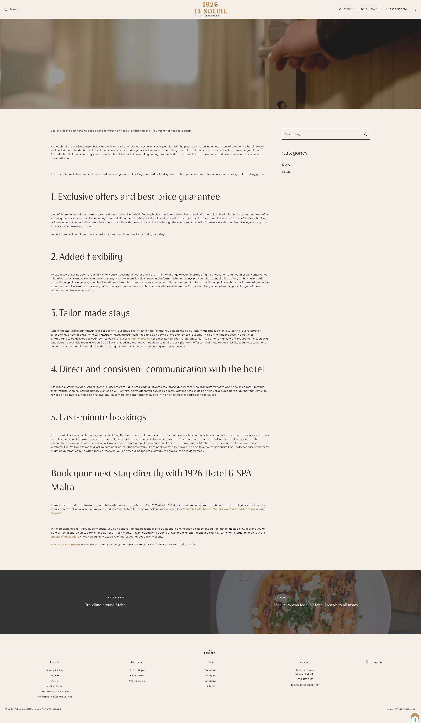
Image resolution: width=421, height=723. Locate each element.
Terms (389, 708)
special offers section (64, 536)
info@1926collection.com (305, 684)
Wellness (54, 675)
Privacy (399, 708)
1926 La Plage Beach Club (55, 691)
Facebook (210, 670)
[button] (11, 9)
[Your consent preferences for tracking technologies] (415, 720)
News (286, 171)
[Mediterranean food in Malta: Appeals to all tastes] (315, 602)
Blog (210, 87)
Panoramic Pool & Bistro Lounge (54, 696)
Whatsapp (210, 680)
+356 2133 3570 (397, 9)
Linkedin (210, 686)
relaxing (56, 512)
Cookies (410, 708)
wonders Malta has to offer (200, 509)
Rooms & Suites (54, 670)
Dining (54, 680)
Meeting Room (54, 686)
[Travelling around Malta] (105, 602)
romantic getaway (140, 338)
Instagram (210, 675)
